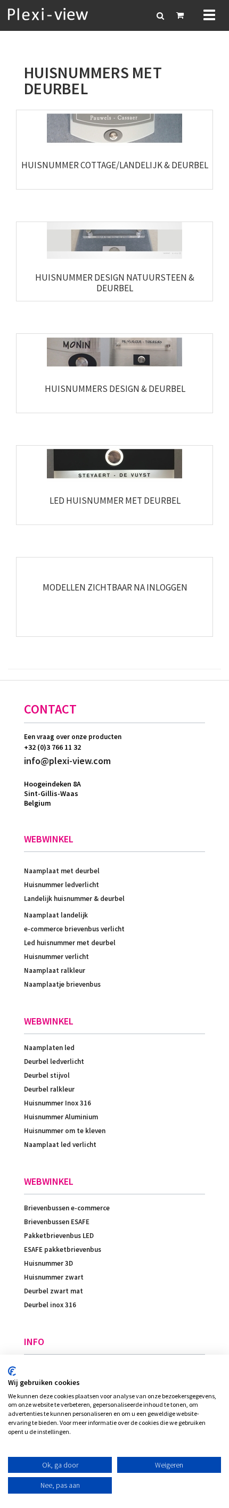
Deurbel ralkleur (49, 1089)
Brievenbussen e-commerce (67, 1207)
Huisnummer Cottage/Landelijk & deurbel (114, 165)
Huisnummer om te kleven (64, 1130)
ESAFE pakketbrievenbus (62, 1249)
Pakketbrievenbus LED (59, 1235)
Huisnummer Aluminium (61, 1116)
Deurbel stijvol (47, 1075)
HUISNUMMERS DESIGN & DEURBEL (115, 389)
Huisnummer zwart (54, 1277)
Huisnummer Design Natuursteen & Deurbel (114, 283)
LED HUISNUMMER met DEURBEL (115, 500)
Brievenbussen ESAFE (56, 1221)
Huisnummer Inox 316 (57, 1103)
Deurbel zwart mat (53, 1291)
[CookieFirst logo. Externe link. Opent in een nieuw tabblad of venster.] (12, 1371)
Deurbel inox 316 (50, 1304)
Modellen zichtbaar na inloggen (115, 587)
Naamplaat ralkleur (54, 970)
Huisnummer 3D (48, 1263)
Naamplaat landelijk (56, 915)
